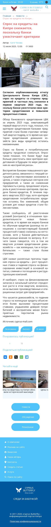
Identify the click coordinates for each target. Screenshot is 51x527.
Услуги (11, 472)
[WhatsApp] (21, 357)
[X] (16, 357)
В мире (40, 329)
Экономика (10, 329)
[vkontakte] (35, 504)
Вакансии (12, 452)
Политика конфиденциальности (25, 521)
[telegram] (29, 504)
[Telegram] (26, 357)
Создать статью (15, 467)
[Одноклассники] (10, 357)
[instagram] (16, 504)
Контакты (12, 462)
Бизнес (26, 329)
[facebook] (9, 504)
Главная (7, 16)
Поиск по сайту (15, 477)
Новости (20, 16)
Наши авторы (14, 457)
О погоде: (34, 2)
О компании (13, 442)
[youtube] (42, 504)
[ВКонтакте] (5, 357)
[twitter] (22, 504)
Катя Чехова (16, 42)
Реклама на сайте (16, 447)
